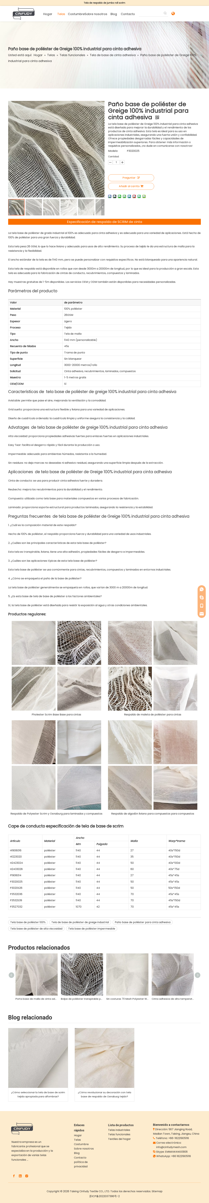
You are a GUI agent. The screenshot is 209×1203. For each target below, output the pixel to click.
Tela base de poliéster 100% (28, 922)
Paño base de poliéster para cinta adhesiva (142, 922)
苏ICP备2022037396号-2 (104, 1196)
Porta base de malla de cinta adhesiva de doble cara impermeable (37, 999)
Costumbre (81, 1144)
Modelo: (113, 151)
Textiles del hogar (119, 1139)
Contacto (80, 1157)
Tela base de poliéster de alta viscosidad (36, 929)
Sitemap (157, 1191)
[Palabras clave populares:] (165, 13)
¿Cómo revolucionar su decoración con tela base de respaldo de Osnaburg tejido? (104, 1094)
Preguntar (129, 178)
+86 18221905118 (181, 1156)
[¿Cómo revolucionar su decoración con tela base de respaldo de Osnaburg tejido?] (104, 1058)
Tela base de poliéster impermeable (91, 929)
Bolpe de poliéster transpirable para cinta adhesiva (82, 999)
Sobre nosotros (84, 1148)
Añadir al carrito (129, 186)
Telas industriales (119, 1130)
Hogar (78, 1135)
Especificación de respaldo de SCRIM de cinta (104, 222)
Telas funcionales (119, 1134)
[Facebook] (13, 1176)
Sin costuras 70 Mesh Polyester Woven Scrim (127, 999)
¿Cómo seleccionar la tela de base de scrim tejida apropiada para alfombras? (38, 1094)
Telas (77, 1140)
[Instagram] (26, 1176)
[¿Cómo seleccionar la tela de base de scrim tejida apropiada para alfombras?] (38, 1058)
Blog (77, 1153)
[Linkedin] (20, 1176)
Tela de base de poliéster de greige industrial (80, 922)
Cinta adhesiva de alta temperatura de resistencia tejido (173, 999)
